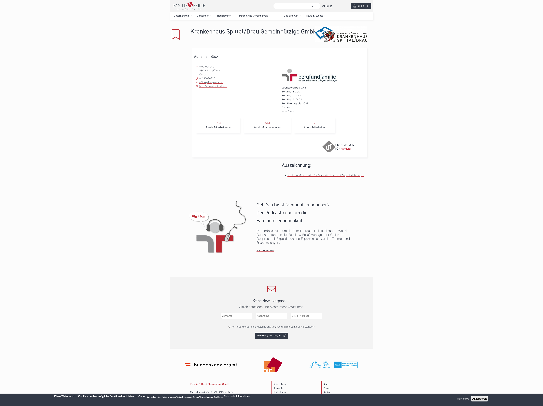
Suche (313, 6)
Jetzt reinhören (265, 250)
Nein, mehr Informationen (237, 396)
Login (361, 6)
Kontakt (327, 392)
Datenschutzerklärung (258, 326)
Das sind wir (291, 16)
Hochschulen (224, 16)
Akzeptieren (479, 398)
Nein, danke (463, 399)
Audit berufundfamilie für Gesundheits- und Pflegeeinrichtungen (325, 175)
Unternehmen (181, 16)
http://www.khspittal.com (213, 86)
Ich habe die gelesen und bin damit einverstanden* (273, 326)
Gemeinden (203, 16)
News (326, 384)
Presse (327, 388)
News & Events (314, 16)
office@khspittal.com (211, 82)
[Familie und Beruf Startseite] (221, 6)
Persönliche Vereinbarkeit (253, 16)
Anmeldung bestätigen (269, 335)
